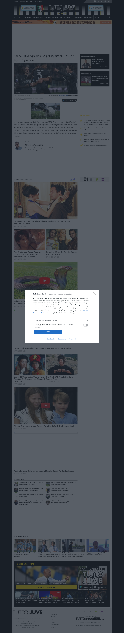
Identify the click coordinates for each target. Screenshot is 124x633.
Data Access (62, 339)
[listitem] (62, 321)
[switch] (85, 325)
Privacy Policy (73, 339)
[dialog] (62, 316)
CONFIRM (48, 332)
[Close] (95, 294)
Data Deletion (51, 339)
